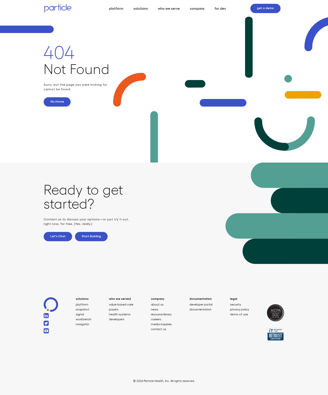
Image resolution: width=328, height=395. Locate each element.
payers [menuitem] (113, 309)
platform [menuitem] (82, 304)
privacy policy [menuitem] (239, 309)
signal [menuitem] (80, 314)
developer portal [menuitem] (200, 304)
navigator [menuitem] (82, 324)
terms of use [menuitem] (239, 314)
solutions (140, 8)
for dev (220, 8)
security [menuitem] (235, 304)
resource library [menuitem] (161, 314)
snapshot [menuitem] (82, 309)
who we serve (169, 8)
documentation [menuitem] (200, 309)
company (197, 8)
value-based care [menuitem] (121, 304)
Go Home (57, 101)
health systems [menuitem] (119, 314)
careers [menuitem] (156, 319)
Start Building (91, 236)
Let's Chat (57, 236)
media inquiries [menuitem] (161, 324)
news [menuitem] (154, 309)
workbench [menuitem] (83, 319)
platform (116, 8)
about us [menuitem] (157, 304)
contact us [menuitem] (158, 329)
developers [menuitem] (116, 319)
